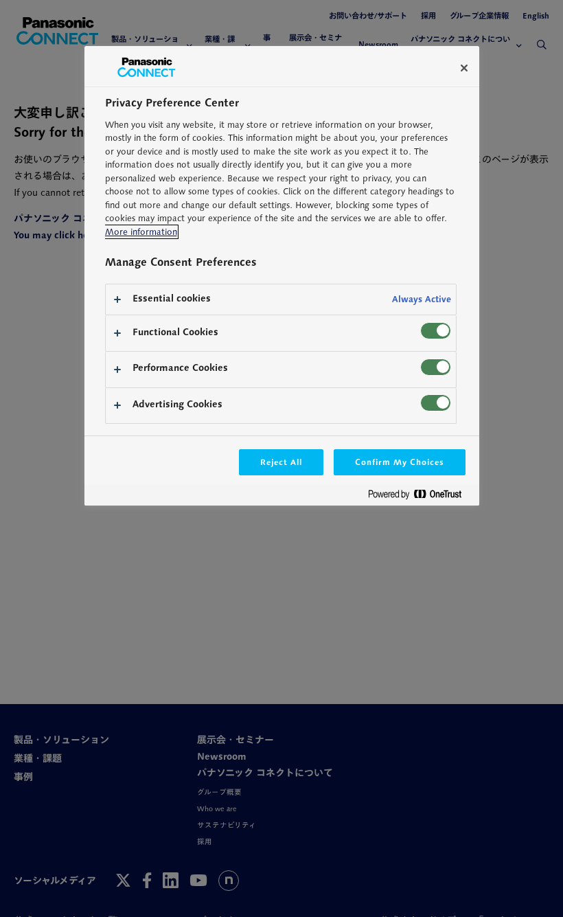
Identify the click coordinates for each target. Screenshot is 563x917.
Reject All (281, 462)
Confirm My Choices (399, 462)
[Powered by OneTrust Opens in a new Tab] (420, 497)
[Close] (464, 68)
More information (141, 232)
